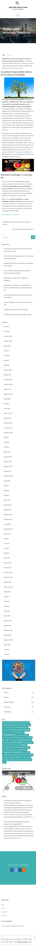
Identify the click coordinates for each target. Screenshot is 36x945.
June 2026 (6, 331)
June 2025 (6, 355)
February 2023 (8, 456)
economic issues (15, 214)
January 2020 (7, 625)
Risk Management (24, 754)
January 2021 (7, 567)
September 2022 (8, 476)
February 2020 (8, 620)
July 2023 (6, 437)
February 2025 (8, 370)
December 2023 (8, 423)
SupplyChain (21, 757)
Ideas (2, 904)
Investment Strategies (18, 747)
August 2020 (7, 591)
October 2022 (7, 471)
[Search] (33, 237)
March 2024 (7, 408)
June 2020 (6, 601)
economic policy (18, 732)
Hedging (16, 745)
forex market (6, 742)
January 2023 (7, 461)
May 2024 (6, 403)
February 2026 (8, 336)
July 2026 (6, 326)
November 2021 (8, 519)
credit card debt (25, 722)
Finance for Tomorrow (21, 737)
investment (6, 747)
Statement (4, 915)
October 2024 (7, 389)
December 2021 (8, 514)
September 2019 (8, 640)
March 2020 (7, 616)
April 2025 (6, 365)
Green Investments (7, 745)
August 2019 (7, 644)
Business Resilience (15, 722)
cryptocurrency (7, 725)
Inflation (23, 745)
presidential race (25, 752)
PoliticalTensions (22, 749)
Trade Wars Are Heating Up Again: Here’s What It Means (17, 314)
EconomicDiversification (8, 729)
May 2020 (6, 606)
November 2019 (8, 630)
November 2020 (8, 577)
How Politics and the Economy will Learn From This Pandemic (16, 223)
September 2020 (8, 587)
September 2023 (8, 432)
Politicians (6, 752)
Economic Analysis (7, 727)
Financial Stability (12, 740)
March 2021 (7, 558)
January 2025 (7, 374)
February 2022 (8, 505)
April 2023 (6, 447)
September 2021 (8, 529)
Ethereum (5, 737)
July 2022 (6, 485)
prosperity (6, 755)
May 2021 (6, 548)
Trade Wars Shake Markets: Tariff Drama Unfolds (16, 309)
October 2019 (7, 635)
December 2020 (8, 572)
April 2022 (6, 495)
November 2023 (8, 427)
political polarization (12, 749)
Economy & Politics (9, 55)
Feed (5, 796)
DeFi (16, 725)
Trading (25, 759)
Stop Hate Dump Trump (18, 7)
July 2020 (6, 596)
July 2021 (6, 538)
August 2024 (7, 399)
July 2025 (6, 350)
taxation (10, 759)
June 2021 (6, 543)
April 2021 (6, 553)
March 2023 (7, 452)
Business (6, 692)
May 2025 (6, 360)
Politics (16, 752)
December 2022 (8, 466)
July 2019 (6, 649)
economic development (20, 727)
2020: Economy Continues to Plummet (22, 229)
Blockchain (5, 722)
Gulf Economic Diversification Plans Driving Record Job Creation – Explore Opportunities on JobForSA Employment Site (18, 288)
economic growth (22, 730)
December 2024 (8, 379)
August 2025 (7, 346)
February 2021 (8, 562)
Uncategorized (7, 711)
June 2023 (6, 442)
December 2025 (8, 341)
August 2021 (7, 534)
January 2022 (7, 509)
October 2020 (7, 582)
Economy (6, 697)
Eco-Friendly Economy (25, 724)
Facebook (12, 737)
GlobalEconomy (29, 742)
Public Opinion (15, 754)
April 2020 (6, 611)
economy (7, 199)
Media (3, 908)
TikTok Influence (18, 759)
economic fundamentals (6, 214)
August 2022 (7, 481)
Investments (7, 707)
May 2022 (6, 490)
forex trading (18, 742)
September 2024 (8, 394)
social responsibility (11, 757)
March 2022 (7, 500)
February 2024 (8, 413)
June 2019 (6, 654)
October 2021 (7, 524)
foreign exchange (25, 740)
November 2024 (8, 384)
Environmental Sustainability (22, 735)
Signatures (4, 912)
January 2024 (7, 418)
